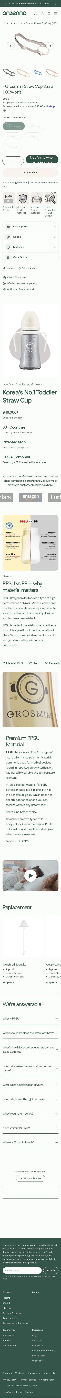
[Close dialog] (57, 682)
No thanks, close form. (16, 717)
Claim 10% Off (16, 710)
